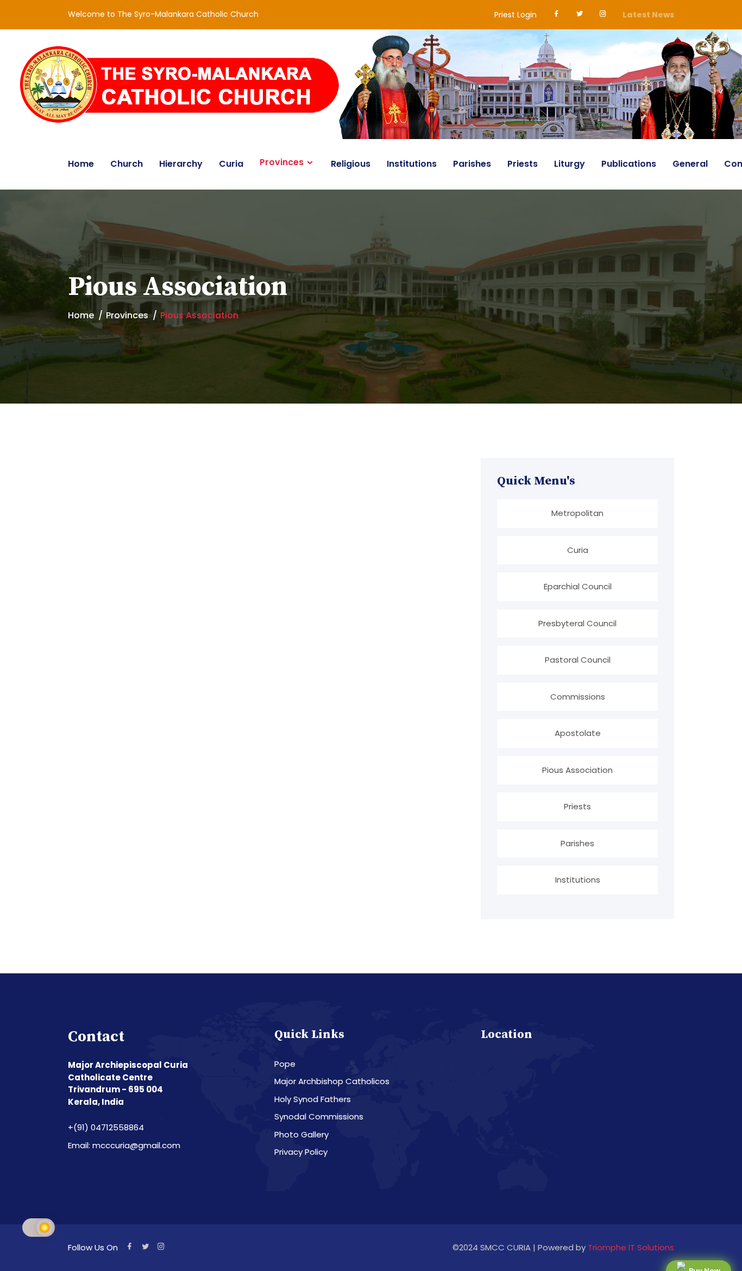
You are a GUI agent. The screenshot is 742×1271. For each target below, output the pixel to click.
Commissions (577, 696)
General (690, 164)
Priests (522, 164)
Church (126, 164)
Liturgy (569, 164)
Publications (628, 164)
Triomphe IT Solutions (631, 1247)
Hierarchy (181, 164)
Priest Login (515, 14)
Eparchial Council (578, 586)
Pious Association (577, 770)
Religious (350, 164)
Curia (231, 164)
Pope (284, 1063)
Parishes (472, 164)
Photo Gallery (301, 1134)
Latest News (648, 14)
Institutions (412, 164)
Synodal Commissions (318, 1116)
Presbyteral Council (577, 623)
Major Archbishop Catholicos (331, 1081)
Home (81, 164)
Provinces (282, 162)
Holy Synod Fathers (312, 1099)
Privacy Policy (301, 1151)
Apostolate (578, 733)
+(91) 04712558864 (106, 1127)
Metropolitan (577, 513)
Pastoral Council (578, 659)
